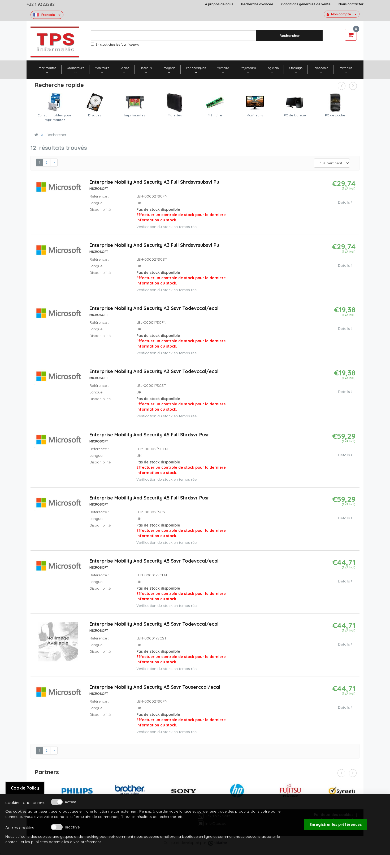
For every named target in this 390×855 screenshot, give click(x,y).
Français (48, 14)
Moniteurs (102, 68)
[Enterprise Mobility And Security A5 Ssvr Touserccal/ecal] (57, 694)
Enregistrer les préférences (336, 824)
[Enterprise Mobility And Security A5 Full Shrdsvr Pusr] (57, 442)
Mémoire (222, 68)
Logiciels (272, 68)
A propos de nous (219, 4)
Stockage (295, 68)
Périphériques (196, 68)
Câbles (124, 68)
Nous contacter (351, 4)
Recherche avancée (257, 4)
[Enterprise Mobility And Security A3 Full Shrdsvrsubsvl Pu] (57, 189)
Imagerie (169, 68)
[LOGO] (55, 42)
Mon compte (341, 14)
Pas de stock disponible (181, 214)
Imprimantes (47, 68)
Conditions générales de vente (306, 4)
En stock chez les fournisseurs (117, 44)
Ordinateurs (75, 68)
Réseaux (146, 68)
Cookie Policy (25, 788)
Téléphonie (320, 68)
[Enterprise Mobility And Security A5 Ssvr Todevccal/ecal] (57, 568)
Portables (345, 68)
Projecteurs (248, 68)
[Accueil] (36, 134)
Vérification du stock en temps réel (166, 226)
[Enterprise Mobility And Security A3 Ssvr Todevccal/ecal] (57, 316)
